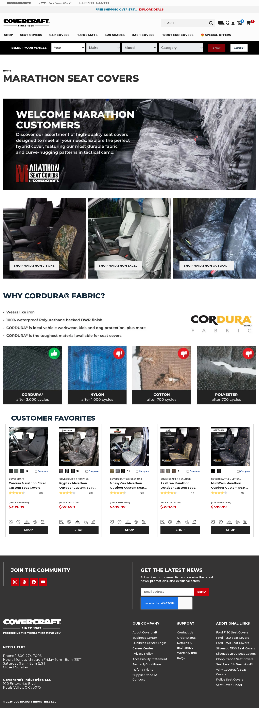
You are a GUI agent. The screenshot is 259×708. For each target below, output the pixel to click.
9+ (178, 471)
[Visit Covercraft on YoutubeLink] (43, 582)
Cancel (239, 47)
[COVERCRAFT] (26, 23)
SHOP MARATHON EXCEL (118, 265)
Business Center (145, 638)
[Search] (211, 23)
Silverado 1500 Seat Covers (235, 648)
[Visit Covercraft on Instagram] (15, 582)
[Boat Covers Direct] (55, 3)
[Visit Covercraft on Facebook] (34, 582)
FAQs (181, 658)
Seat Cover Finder (229, 685)
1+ (27, 471)
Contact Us (185, 632)
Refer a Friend (143, 669)
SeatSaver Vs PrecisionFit (235, 664)
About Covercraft (145, 632)
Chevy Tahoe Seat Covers (235, 659)
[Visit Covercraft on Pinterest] (24, 582)
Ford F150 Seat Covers (232, 632)
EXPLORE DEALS (151, 9)
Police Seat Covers (229, 679)
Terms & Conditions (147, 664)
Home (7, 70)
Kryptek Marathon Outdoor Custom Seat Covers (76, 485)
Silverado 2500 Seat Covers (236, 653)
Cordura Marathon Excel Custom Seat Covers (27, 485)
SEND (201, 591)
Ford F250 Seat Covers (232, 638)
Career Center (143, 648)
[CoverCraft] (19, 3)
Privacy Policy (143, 653)
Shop (216, 47)
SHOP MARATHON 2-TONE (34, 265)
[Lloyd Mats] (94, 3)
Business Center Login (149, 643)
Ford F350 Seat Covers (232, 643)
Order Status (186, 638)
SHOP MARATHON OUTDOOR (206, 265)
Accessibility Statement (150, 659)
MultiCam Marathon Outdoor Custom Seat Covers (228, 485)
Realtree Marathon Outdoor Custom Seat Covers (177, 485)
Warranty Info (187, 653)
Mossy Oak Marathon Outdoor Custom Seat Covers (127, 485)
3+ (77, 471)
